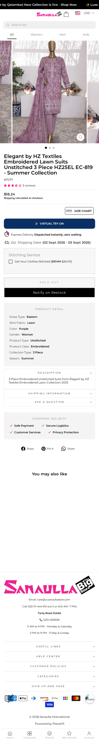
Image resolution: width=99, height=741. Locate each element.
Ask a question (49, 402)
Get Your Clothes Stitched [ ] (43, 261)
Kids (86, 34)
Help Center (48, 656)
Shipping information (49, 393)
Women (37, 34)
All (12, 34)
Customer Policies (48, 666)
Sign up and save (48, 686)
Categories (48, 676)
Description (49, 373)
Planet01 (58, 723)
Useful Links (48, 646)
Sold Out (49, 282)
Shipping (9, 198)
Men (62, 34)
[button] (12, 185)
